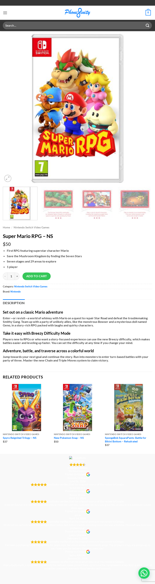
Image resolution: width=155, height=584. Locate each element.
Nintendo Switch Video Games (31, 227)
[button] (5, 12)
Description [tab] (14, 303)
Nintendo (15, 291)
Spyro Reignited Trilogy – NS (19, 437)
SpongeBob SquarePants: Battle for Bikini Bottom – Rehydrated (125, 439)
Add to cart (36, 276)
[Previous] (10, 108)
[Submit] (147, 25)
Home (6, 227)
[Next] (144, 108)
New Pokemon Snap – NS (69, 437)
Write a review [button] (77, 471)
